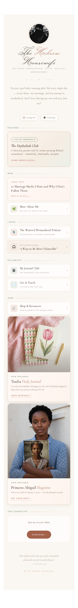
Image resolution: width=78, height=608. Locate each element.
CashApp (51, 117)
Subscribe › (39, 534)
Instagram (31, 117)
